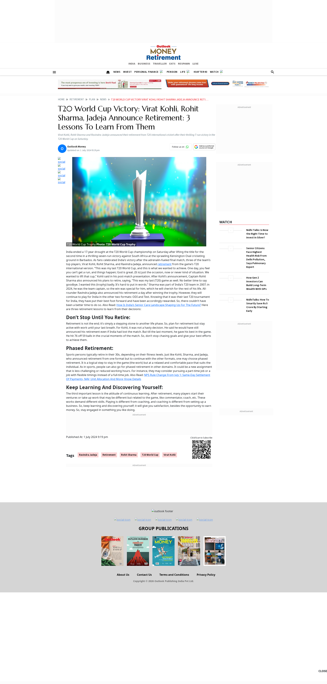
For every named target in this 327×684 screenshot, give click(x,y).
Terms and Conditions (174, 575)
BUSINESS (144, 64)
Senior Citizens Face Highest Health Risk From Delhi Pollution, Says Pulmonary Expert (256, 257)
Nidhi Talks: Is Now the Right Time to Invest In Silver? (257, 233)
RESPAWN (184, 64)
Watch (214, 72)
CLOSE (322, 671)
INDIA (131, 64)
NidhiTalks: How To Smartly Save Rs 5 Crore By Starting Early (257, 305)
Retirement (76, 99)
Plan (92, 99)
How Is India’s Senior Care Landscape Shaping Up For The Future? (158, 305)
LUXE (195, 64)
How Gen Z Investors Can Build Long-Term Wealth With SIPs (256, 283)
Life (182, 72)
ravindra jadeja (88, 455)
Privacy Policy (206, 575)
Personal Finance (146, 72)
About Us (123, 575)
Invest (127, 72)
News (116, 72)
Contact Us (144, 575)
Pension (172, 72)
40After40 (200, 72)
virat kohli (170, 455)
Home (61, 99)
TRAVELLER (160, 64)
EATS (172, 64)
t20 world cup (150, 455)
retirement (165, 264)
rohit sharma (128, 455)
